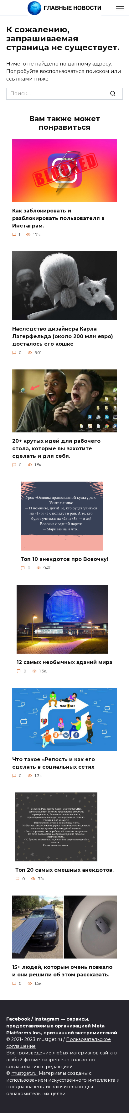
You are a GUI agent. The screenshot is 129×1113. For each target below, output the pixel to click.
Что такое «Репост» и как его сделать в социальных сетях (53, 763)
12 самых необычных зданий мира (64, 662)
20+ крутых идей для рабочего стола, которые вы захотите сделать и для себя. (56, 448)
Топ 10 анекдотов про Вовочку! (64, 559)
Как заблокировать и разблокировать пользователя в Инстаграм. (58, 218)
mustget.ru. (24, 1073)
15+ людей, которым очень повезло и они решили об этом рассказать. (62, 971)
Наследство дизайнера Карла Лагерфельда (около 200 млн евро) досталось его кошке (62, 336)
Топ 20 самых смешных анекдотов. (64, 870)
